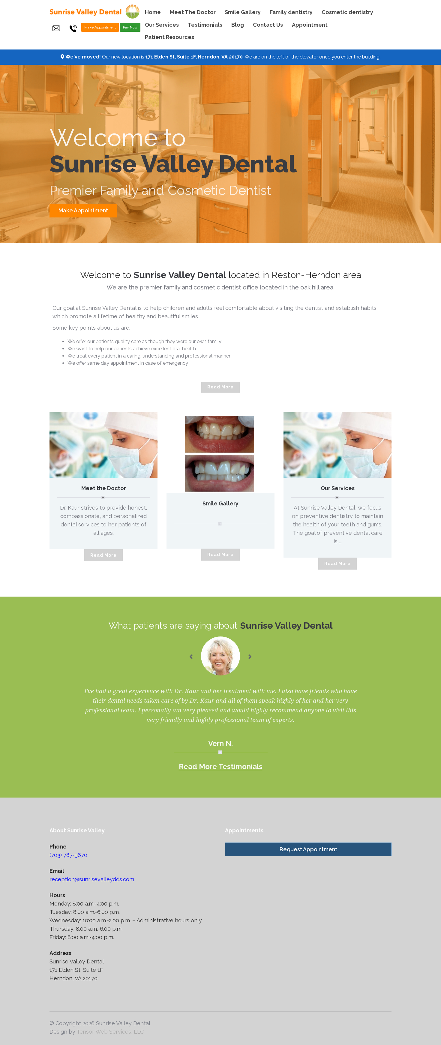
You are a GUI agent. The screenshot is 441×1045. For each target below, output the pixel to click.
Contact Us (268, 25)
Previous (166, 453)
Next (274, 453)
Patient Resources (169, 37)
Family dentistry (291, 12)
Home (153, 12)
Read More (220, 387)
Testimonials (205, 25)
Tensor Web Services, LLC (110, 1032)
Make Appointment (100, 27)
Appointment (310, 25)
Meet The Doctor (193, 12)
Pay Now (130, 27)
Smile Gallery (243, 12)
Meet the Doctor (103, 488)
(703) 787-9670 (68, 855)
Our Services (162, 25)
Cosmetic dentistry (347, 12)
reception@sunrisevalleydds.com (92, 879)
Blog (237, 25)
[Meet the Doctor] (104, 444)
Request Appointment (308, 849)
